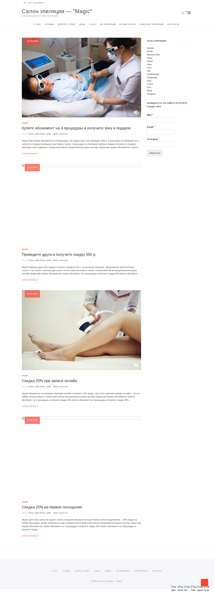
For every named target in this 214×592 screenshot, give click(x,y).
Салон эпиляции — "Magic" (57, 11)
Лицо (149, 64)
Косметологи (127, 24)
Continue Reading (29, 154)
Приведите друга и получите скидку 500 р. (59, 254)
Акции (92, 24)
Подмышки (152, 77)
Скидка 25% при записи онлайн (49, 381)
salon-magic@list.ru (35, 3)
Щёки (149, 90)
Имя (150, 115)
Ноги (149, 67)
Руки (149, 81)
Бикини (150, 48)
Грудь (149, 58)
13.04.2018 (32, 41)
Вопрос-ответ (67, 24)
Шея (149, 87)
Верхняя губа (153, 54)
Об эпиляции (108, 24)
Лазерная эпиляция (151, 24)
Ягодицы (151, 94)
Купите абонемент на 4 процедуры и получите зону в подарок (76, 128)
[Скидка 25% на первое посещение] (81, 456)
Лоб (149, 71)
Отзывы (49, 24)
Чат (136, 112)
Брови (150, 51)
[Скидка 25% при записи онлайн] (81, 330)
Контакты (173, 24)
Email (151, 127)
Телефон (153, 139)
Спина (150, 84)
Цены (82, 24)
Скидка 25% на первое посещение (52, 507)
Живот (150, 61)
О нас (37, 24)
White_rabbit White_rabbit (39, 134)
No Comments (62, 134)
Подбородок (153, 74)
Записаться (154, 153)
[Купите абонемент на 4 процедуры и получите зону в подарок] (81, 77)
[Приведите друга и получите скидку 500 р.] (81, 204)
